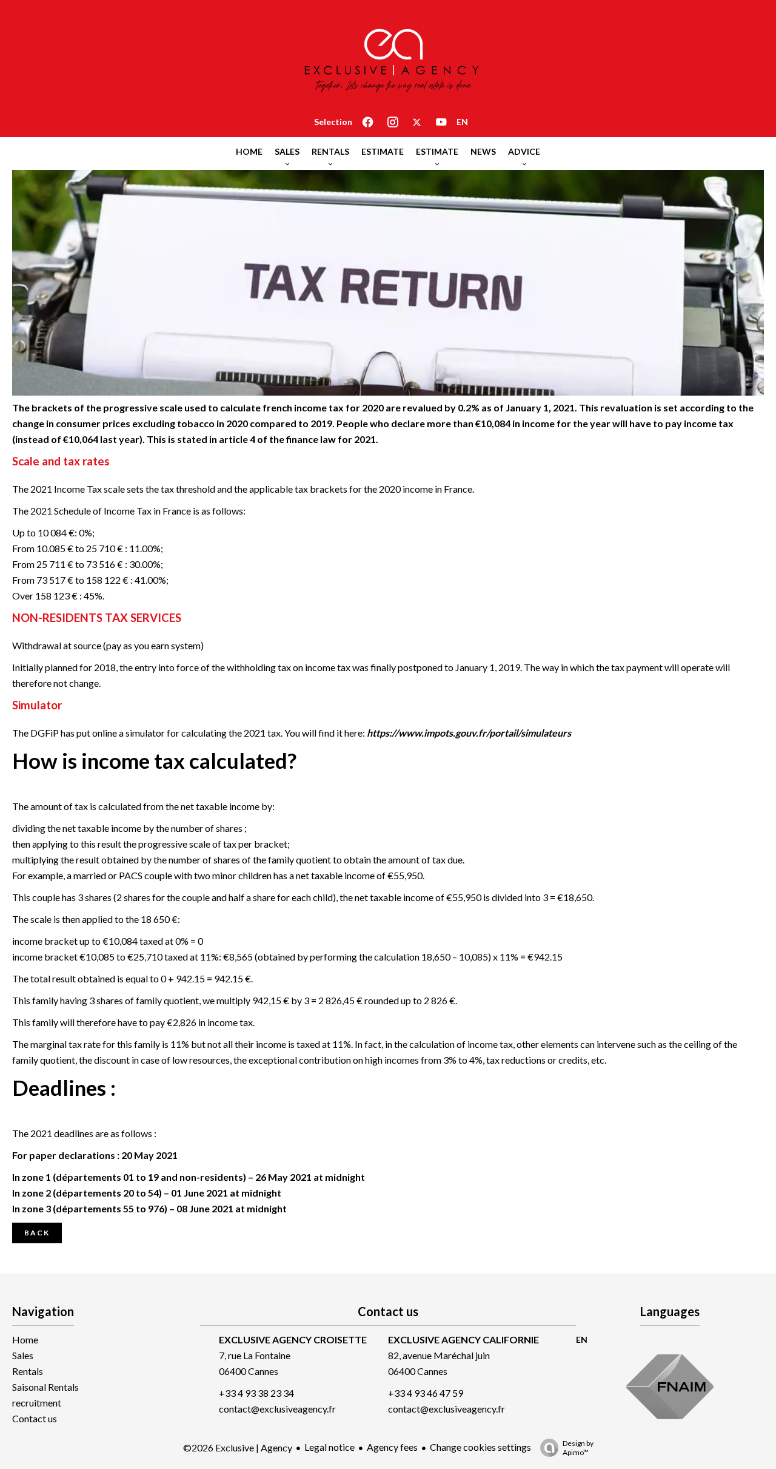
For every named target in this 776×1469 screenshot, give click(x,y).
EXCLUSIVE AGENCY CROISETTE (293, 1339)
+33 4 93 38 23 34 (256, 1393)
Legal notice (329, 1447)
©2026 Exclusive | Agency (237, 1447)
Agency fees (392, 1447)
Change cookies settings (480, 1447)
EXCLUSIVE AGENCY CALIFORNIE (463, 1339)
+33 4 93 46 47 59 (425, 1393)
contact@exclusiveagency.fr (277, 1408)
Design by (578, 1448)
